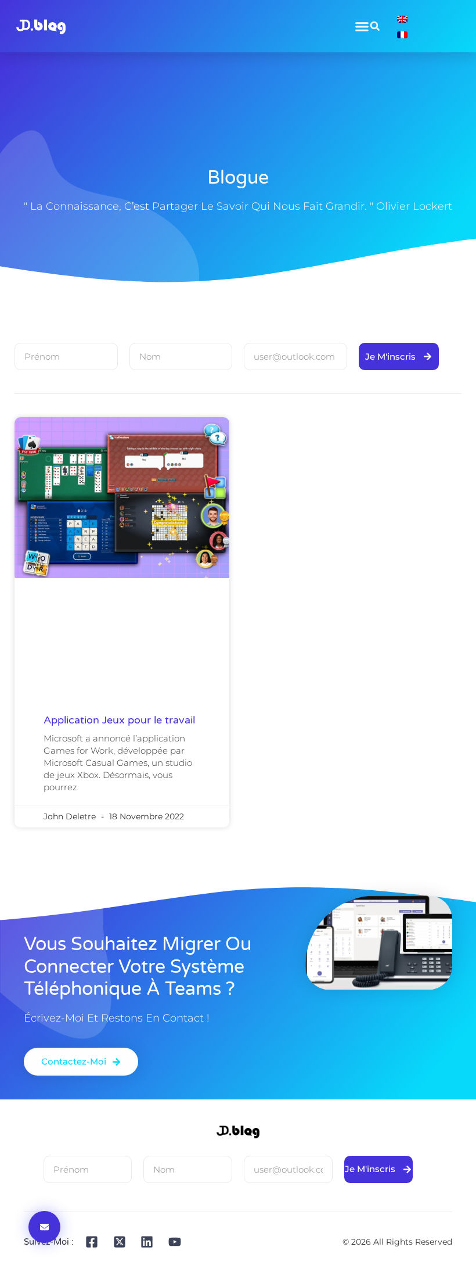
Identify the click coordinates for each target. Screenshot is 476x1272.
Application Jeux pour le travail (119, 720)
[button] (375, 26)
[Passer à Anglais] (402, 18)
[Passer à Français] (402, 34)
